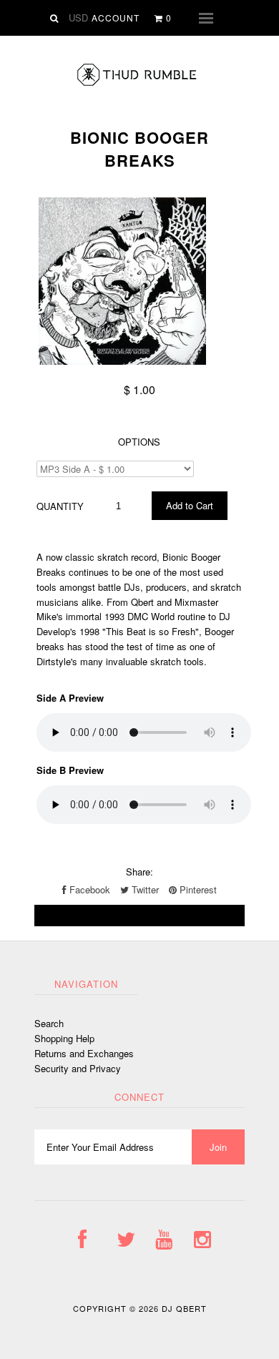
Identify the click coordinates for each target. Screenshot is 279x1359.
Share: (139, 871)
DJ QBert (184, 1308)
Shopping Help (64, 1038)
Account (116, 17)
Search (49, 1023)
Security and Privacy (77, 1068)
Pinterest (197, 889)
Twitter (144, 889)
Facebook (88, 889)
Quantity (60, 506)
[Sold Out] (139, 915)
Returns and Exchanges (84, 1053)
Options (139, 441)
